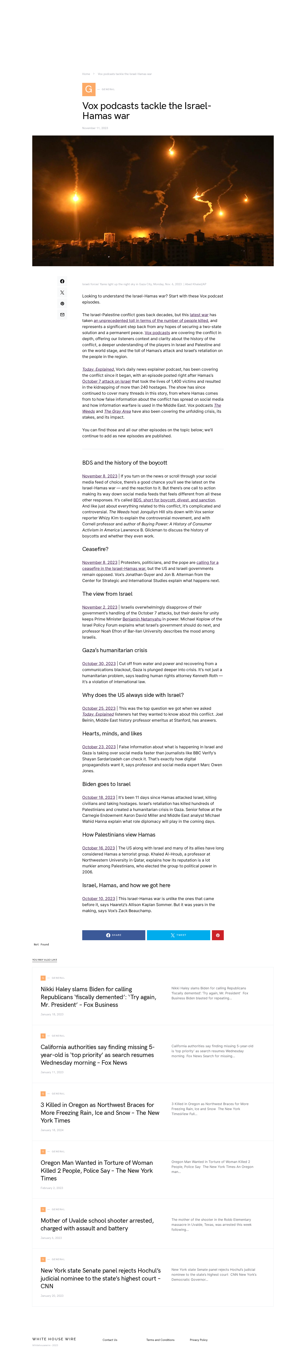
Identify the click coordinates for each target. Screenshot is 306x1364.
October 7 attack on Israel (106, 381)
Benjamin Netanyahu (142, 619)
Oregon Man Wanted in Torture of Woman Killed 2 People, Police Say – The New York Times (97, 1170)
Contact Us (110, 1340)
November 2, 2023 (99, 607)
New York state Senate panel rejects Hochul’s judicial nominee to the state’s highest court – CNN (101, 1278)
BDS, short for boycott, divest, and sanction (174, 499)
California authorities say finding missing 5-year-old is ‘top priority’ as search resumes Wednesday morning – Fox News (98, 1055)
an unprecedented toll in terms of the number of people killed (151, 320)
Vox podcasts (157, 332)
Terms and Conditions (160, 1340)
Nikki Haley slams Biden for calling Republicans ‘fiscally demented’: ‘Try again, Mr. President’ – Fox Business (98, 997)
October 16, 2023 (98, 848)
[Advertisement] (153, 29)
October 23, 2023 (99, 746)
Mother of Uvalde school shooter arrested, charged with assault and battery (97, 1224)
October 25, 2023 (99, 708)
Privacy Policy (199, 1340)
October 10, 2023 (98, 898)
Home (86, 74)
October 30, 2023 (99, 663)
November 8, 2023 (99, 476)
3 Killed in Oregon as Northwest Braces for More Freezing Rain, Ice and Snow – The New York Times (100, 1112)
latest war (199, 314)
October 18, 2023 (98, 797)
